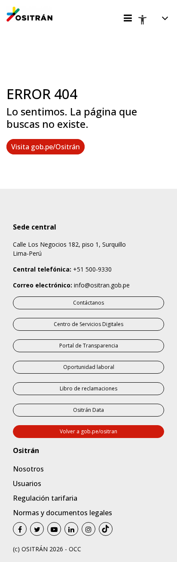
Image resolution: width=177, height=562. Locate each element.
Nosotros (28, 469)
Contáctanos (88, 302)
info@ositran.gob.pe (102, 285)
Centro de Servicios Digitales (88, 324)
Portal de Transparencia (88, 345)
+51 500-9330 (92, 269)
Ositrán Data (88, 410)
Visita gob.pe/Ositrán (45, 146)
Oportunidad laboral (88, 367)
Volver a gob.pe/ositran (88, 431)
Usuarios (27, 483)
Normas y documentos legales (62, 512)
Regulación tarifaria (45, 498)
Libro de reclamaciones (88, 388)
